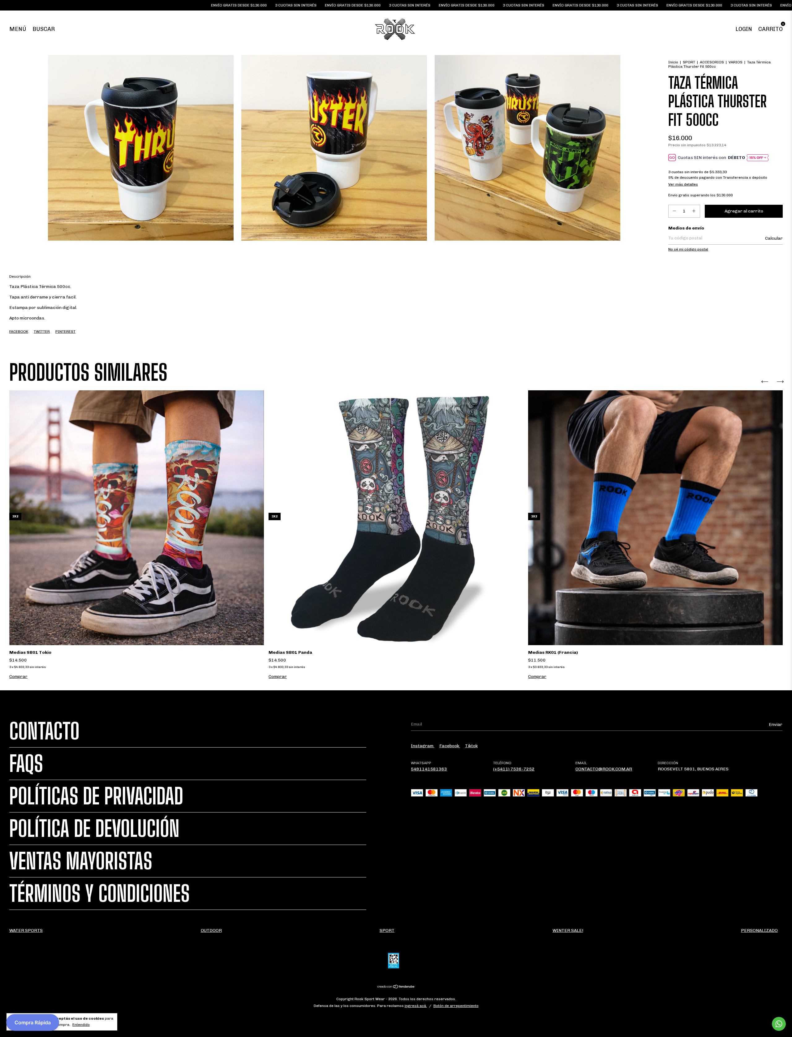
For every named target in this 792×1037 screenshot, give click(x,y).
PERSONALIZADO (759, 930)
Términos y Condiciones (99, 893)
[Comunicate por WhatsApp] (779, 1024)
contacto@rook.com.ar (603, 769)
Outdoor (211, 930)
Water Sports (26, 930)
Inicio (673, 62)
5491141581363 (429, 769)
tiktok (471, 745)
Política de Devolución (94, 829)
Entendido (81, 1024)
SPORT (689, 62)
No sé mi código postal (688, 249)
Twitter (42, 331)
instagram (422, 745)
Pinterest (65, 331)
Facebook (18, 331)
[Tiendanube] (396, 987)
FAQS (26, 764)
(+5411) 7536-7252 (514, 769)
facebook (449, 745)
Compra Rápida (33, 1022)
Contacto (44, 731)
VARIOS (735, 62)
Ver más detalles (683, 184)
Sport (387, 930)
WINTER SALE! (568, 930)
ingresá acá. (416, 1006)
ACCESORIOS (712, 62)
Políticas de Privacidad (96, 796)
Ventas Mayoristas (80, 861)
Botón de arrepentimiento (456, 1006)
